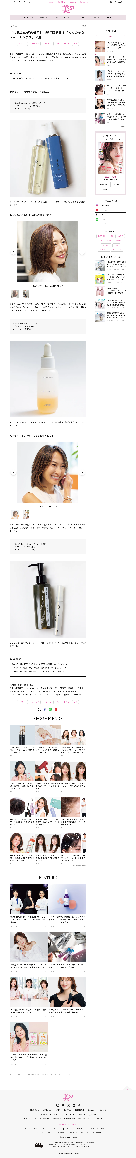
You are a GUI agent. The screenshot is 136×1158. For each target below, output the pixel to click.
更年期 (72, 1115)
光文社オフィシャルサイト (103, 1119)
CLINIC (109, 17)
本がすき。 (51, 1133)
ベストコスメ (72, 2)
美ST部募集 (119, 2)
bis (61, 1129)
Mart (48, 1129)
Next (82, 252)
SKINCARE (28, 17)
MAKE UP (43, 17)
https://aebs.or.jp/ (88, 1146)
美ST (55, 1129)
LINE (103, 219)
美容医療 (64, 1115)
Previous (13, 252)
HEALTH (96, 17)
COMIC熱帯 (100, 1129)
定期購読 (104, 189)
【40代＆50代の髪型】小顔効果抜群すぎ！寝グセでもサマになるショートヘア (42, 671)
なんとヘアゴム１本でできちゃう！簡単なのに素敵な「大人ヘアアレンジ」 (40, 664)
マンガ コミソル (39, 1133)
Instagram (105, 206)
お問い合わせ (57, 1119)
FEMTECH (81, 17)
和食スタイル (69, 1129)
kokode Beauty (72, 1133)
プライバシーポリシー (85, 1119)
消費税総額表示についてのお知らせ (68, 1137)
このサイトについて (30, 1119)
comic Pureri (111, 1129)
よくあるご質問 (44, 1119)
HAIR (56, 17)
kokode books (84, 1133)
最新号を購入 (104, 184)
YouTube (105, 210)
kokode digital (97, 1133)
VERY (35, 1129)
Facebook (105, 224)
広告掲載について (69, 1119)
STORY (42, 1129)
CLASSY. (27, 1129)
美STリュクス (84, 2)
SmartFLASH (90, 1129)
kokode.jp (61, 1133)
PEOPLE (67, 17)
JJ (21, 1129)
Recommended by (77, 865)
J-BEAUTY (51, 2)
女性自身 (80, 1129)
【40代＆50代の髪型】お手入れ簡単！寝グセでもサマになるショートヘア (40, 667)
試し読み (116, 184)
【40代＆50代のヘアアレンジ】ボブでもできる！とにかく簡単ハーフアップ (41, 78)
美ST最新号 (61, 2)
